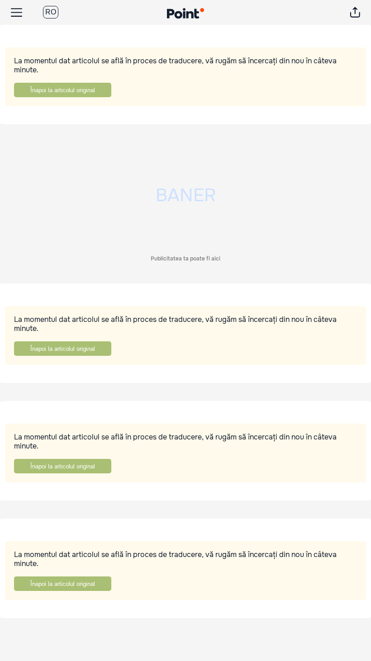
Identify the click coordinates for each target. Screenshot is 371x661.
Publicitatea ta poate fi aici (185, 258)
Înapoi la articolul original (62, 90)
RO (50, 12)
